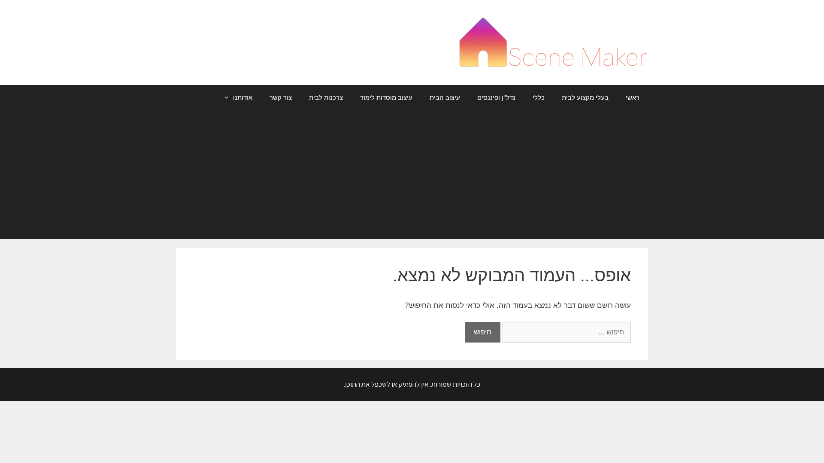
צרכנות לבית (326, 97)
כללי (539, 97)
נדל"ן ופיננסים (496, 97)
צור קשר (281, 97)
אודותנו (242, 97)
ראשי (632, 97)
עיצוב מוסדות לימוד (386, 97)
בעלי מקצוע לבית (585, 97)
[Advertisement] (412, 175)
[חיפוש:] (565, 332)
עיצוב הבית (445, 97)
